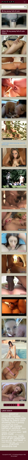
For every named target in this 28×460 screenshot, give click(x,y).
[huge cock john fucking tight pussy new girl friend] (14, 221)
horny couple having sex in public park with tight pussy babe (14, 188)
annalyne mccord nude (19, 434)
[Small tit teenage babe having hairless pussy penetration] (14, 263)
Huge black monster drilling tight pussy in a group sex (13, 295)
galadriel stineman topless (11, 415)
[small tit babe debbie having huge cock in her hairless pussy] (14, 143)
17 (20, 405)
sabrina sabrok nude (9, 436)
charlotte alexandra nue (10, 445)
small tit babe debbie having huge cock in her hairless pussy (14, 146)
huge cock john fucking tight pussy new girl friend (12, 231)
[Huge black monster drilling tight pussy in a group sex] (14, 285)
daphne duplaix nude (20, 442)
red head (18, 440)
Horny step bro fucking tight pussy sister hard (11, 140)
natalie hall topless (12, 426)
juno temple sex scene (10, 424)
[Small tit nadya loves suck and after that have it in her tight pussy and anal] (14, 242)
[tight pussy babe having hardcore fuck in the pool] (14, 349)
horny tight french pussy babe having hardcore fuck (12, 55)
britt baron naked (15, 432)
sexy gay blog (7, 440)
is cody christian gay (14, 441)
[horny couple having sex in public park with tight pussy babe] (14, 178)
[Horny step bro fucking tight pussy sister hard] (14, 130)
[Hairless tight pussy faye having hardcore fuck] (14, 200)
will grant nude (14, 432)
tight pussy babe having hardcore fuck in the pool (12, 359)
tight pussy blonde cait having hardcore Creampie (12, 380)
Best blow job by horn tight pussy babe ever (11, 167)
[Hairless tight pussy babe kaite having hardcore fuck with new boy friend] (14, 87)
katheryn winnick (11, 428)
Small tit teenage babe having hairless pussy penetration (14, 273)
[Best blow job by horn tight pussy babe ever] (14, 157)
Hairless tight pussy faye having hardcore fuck (11, 209)
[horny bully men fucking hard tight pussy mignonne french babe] (14, 306)
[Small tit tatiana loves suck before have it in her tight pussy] (14, 109)
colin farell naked (5, 444)
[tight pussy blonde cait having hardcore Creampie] (14, 370)
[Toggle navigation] (24, 2)
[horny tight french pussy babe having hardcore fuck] (14, 45)
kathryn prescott (5, 414)
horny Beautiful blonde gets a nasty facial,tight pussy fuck (14, 401)
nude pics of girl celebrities (13, 437)
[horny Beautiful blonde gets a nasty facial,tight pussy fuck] (14, 391)
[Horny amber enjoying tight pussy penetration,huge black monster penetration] (14, 66)
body (23, 416)
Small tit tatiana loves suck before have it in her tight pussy (14, 118)
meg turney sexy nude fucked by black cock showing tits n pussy (14, 420)
